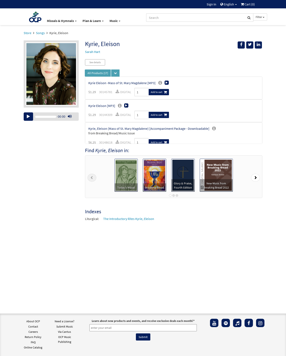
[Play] (28, 116)
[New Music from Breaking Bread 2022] (216, 175)
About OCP (33, 321)
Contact (33, 326)
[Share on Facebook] (241, 45)
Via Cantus (64, 332)
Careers (33, 332)
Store (27, 33)
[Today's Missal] (126, 175)
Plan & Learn (92, 21)
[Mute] (69, 116)
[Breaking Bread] (154, 175)
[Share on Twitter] (249, 45)
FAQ (33, 342)
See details (95, 62)
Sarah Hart (92, 52)
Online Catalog (33, 347)
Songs (40, 33)
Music (114, 21)
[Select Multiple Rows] (115, 73)
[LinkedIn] (258, 45)
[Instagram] (260, 323)
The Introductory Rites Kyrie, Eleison (128, 219)
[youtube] (214, 323)
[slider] (72, 120)
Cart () (249, 4)
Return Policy (33, 337)
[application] (51, 116)
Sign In (211, 4)
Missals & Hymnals (61, 21)
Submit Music (64, 326)
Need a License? (64, 321)
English (229, 4)
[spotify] (226, 323)
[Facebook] (249, 323)
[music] (237, 323)
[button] (92, 177)
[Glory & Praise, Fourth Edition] (183, 175)
